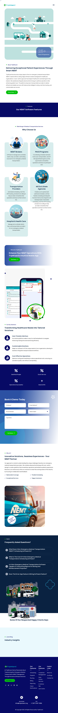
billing (31, 681)
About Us (49, 672)
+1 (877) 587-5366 (36, 703)
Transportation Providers (16, 187)
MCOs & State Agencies (42, 187)
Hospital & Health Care (16, 221)
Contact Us (50, 678)
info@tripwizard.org (21, 703)
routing (32, 678)
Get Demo (10, 433)
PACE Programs (41, 152)
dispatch (32, 675)
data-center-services (41, 679)
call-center (42, 688)
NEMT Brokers (16, 152)
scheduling (33, 672)
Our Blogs (49, 675)
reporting (32, 683)
